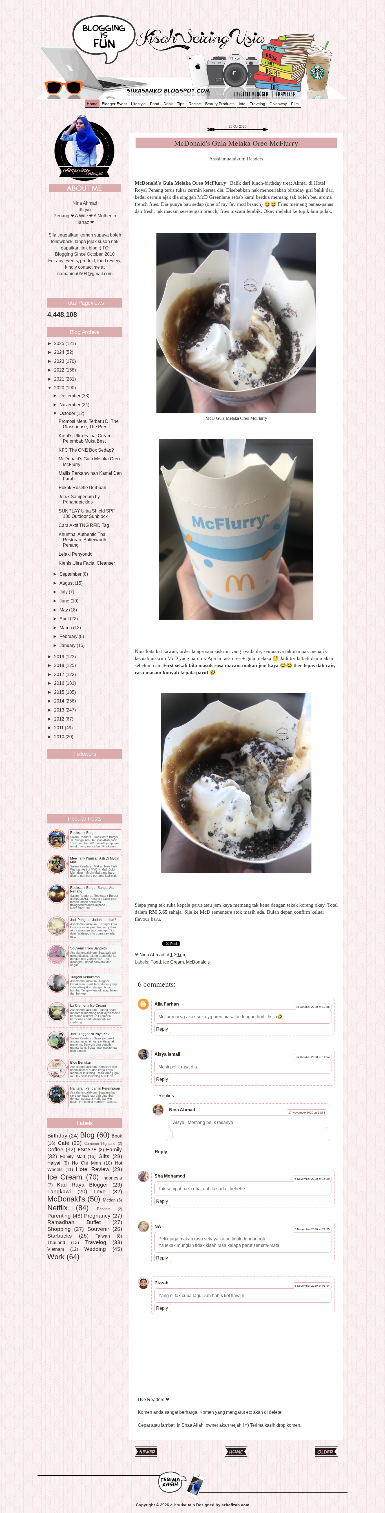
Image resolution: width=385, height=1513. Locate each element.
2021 (59, 378)
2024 (59, 352)
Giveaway (278, 103)
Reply (162, 1029)
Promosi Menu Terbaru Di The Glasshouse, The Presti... (89, 424)
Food (154, 103)
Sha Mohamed (169, 1175)
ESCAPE (87, 1149)
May (64, 609)
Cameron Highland (100, 1143)
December (70, 395)
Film (295, 103)
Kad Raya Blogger (82, 1184)
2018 (59, 665)
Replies (166, 1095)
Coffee (55, 1149)
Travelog (257, 103)
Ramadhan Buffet (74, 1222)
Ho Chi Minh (86, 1162)
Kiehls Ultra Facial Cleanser (87, 563)
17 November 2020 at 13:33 (306, 1112)
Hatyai (53, 1162)
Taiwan (103, 1235)
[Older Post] (326, 1454)
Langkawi (59, 1191)
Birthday (57, 1135)
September (71, 574)
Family (114, 1149)
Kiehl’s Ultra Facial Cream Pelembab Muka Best (85, 438)
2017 (59, 674)
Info (242, 103)
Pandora (103, 1209)
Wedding (95, 1249)
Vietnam (55, 1249)
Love (100, 1191)
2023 (59, 361)
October (67, 413)
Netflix (57, 1208)
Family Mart (72, 1156)
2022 (59, 369)
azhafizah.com (235, 1505)
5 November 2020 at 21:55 (312, 1229)
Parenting (59, 1215)
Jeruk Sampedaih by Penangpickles (79, 499)
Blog (87, 1135)
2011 (59, 727)
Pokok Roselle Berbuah (82, 487)
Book (117, 1135)
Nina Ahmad (182, 1109)
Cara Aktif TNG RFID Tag (84, 525)
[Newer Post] (146, 1454)
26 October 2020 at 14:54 (313, 1057)
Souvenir (98, 1229)
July (64, 591)
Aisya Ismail (167, 1054)
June (64, 600)
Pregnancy (97, 1215)
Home (92, 103)
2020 (59, 387)
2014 (59, 700)
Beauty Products (219, 103)
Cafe (63, 1143)
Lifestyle (138, 103)
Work (56, 1257)
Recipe (195, 103)
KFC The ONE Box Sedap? (86, 449)
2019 (59, 656)
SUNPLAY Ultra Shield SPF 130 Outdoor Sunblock (87, 513)
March (66, 627)
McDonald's (198, 961)
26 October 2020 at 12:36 (313, 1006)
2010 (59, 736)
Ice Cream (173, 961)
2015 (59, 692)
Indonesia (112, 1177)
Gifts (103, 1156)
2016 (59, 683)
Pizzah (161, 1282)
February (69, 636)
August (67, 583)
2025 (59, 343)
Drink (168, 103)
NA (157, 1226)
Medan (109, 1200)
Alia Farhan (166, 1003)
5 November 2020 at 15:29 (312, 1178)
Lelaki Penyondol (76, 553)
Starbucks (59, 1236)
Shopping (59, 1229)
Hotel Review (93, 1169)
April (64, 618)
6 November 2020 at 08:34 (312, 1285)
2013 (59, 709)
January (68, 645)
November (70, 404)
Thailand (56, 1242)
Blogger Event (114, 103)
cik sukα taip (182, 1505)
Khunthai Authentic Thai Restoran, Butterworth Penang (83, 540)
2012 (59, 718)
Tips (180, 103)
